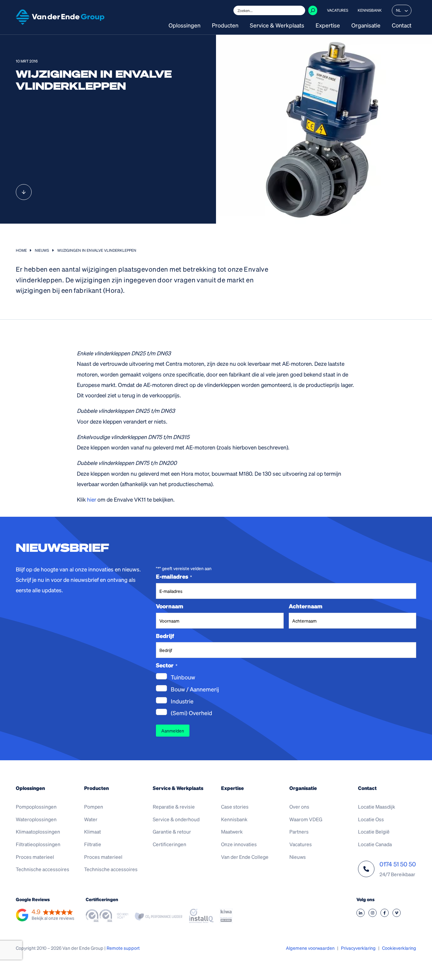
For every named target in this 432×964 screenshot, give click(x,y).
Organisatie (365, 25)
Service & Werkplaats (277, 25)
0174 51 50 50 (398, 864)
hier (91, 499)
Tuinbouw (183, 677)
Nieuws (42, 250)
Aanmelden (172, 730)
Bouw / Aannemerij (195, 689)
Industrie (182, 701)
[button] (45, 915)
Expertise (328, 25)
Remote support (123, 948)
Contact (401, 25)
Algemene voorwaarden (310, 948)
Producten (225, 25)
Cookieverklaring (399, 948)
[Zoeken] (312, 10)
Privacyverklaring (358, 948)
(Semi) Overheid (191, 712)
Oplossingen (185, 25)
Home (21, 250)
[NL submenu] (406, 10)
